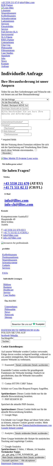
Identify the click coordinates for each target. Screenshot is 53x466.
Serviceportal (7, 34)
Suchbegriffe (7, 338)
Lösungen (5, 10)
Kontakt (5, 63)
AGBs (36, 330)
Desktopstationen (10, 257)
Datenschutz (17, 463)
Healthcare (8, 290)
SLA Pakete (6, 37)
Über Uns (5, 45)
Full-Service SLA (9, 31)
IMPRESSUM (26, 330)
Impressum (6, 463)
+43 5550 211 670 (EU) (14, 230)
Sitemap (8, 317)
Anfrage (5, 66)
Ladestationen (7, 21)
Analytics (9, 433)
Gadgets (6, 265)
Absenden (6, 153)
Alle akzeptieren (28, 460)
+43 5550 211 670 (16, 183)
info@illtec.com (16, 200)
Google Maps (11, 415)
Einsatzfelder (7, 26)
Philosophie (6, 47)
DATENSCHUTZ (10, 330)
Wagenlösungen (8, 13)
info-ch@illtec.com (19, 204)
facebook (5, 335)
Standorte (5, 55)
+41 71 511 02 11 (15, 187)
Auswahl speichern (10, 460)
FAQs (5, 273)
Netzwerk (9, 314)
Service (4, 29)
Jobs (3, 58)
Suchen (5, 341)
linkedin (14, 335)
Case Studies (7, 53)
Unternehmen (7, 42)
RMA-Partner (7, 39)
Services (5, 23)
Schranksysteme (8, 18)
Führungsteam (7, 50)
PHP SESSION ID (13, 399)
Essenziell (9, 365)
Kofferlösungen (8, 15)
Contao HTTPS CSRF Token (18, 383)
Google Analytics (13, 446)
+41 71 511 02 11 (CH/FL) (15, 232)
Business (7, 287)
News (4, 61)
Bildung (7, 284)
